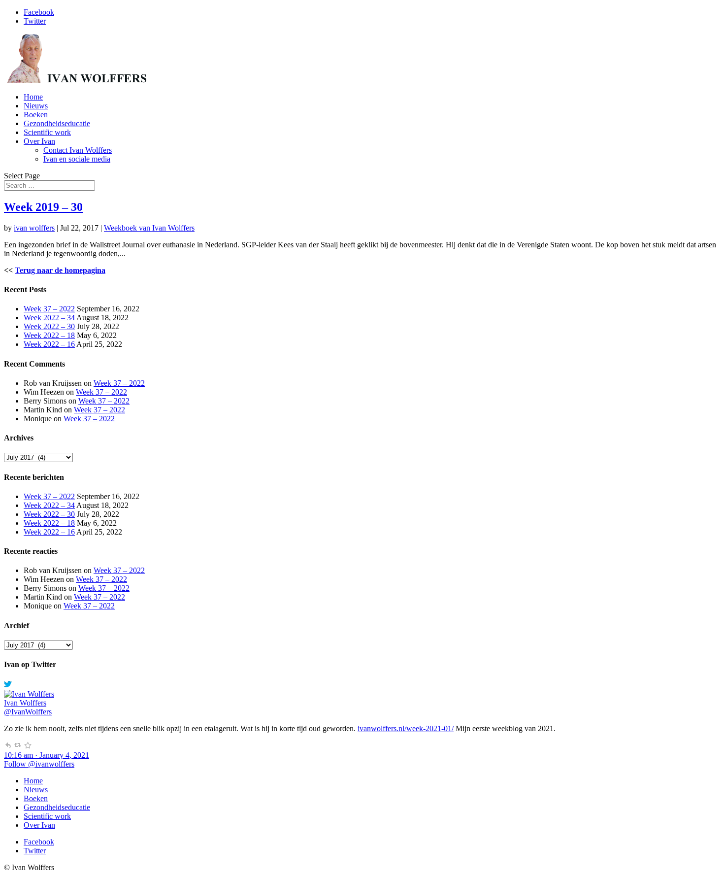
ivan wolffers (34, 228)
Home (33, 97)
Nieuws (36, 105)
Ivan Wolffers (25, 703)
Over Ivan (39, 141)
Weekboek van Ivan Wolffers (149, 228)
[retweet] (18, 746)
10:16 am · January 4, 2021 (46, 755)
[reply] (8, 746)
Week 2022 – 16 (49, 344)
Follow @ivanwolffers (39, 764)
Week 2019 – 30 (43, 207)
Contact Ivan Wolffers (77, 150)
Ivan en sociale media (76, 159)
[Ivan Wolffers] (29, 694)
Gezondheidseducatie (57, 123)
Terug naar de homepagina (60, 270)
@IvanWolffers (28, 712)
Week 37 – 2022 (49, 308)
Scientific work (47, 132)
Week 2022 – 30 (49, 326)
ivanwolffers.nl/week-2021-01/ (406, 728)
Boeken (36, 114)
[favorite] (28, 746)
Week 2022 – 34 (49, 317)
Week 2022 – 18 (49, 335)
